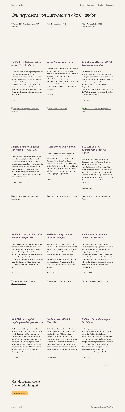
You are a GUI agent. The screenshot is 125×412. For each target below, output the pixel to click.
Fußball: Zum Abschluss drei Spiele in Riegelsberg (26, 236)
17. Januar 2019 (16, 357)
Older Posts (109, 366)
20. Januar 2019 (16, 273)
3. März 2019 (15, 100)
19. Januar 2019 (51, 273)
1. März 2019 (51, 95)
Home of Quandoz (17, 5)
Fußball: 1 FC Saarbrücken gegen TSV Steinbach (26, 63)
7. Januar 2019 (51, 357)
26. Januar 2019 (87, 188)
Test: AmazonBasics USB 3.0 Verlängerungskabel (97, 63)
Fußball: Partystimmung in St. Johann (96, 321)
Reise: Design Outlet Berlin (61, 146)
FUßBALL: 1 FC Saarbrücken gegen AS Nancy (94, 149)
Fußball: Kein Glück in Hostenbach (59, 321)
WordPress (110, 407)
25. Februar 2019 (16, 182)
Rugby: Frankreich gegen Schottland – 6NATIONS (25, 148)
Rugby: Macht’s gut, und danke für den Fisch (95, 236)
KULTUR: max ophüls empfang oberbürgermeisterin (27, 321)
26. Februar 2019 (87, 100)
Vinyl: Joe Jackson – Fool (60, 61)
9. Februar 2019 (51, 179)
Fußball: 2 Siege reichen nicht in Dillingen (60, 236)
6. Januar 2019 (86, 357)
